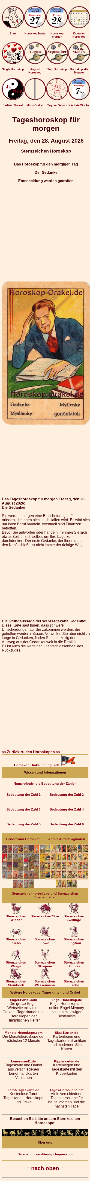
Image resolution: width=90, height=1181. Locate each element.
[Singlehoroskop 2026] (13, 63)
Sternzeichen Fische (74, 983)
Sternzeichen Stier (45, 916)
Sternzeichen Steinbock (16, 983)
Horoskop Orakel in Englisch (37, 765)
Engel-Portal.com (23, 1000)
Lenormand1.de (23, 1061)
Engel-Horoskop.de (66, 1000)
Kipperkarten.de (66, 1061)
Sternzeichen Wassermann (45, 983)
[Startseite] (13, 27)
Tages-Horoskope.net (67, 1090)
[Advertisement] (45, 232)
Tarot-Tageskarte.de (23, 1090)
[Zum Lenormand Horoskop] (23, 887)
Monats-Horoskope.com (23, 1032)
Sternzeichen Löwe (45, 941)
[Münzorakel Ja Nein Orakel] (35, 99)
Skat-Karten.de (66, 1032)
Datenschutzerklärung (35, 1154)
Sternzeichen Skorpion (45, 964)
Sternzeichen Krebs (16, 941)
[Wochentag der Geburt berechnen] (57, 99)
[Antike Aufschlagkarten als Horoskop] (66, 887)
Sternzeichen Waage (16, 964)
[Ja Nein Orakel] (13, 99)
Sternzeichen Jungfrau (74, 941)
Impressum (63, 1154)
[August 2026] (35, 63)
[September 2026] (57, 63)
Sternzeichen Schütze (74, 964)
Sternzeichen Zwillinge (74, 918)
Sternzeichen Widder (16, 918)
